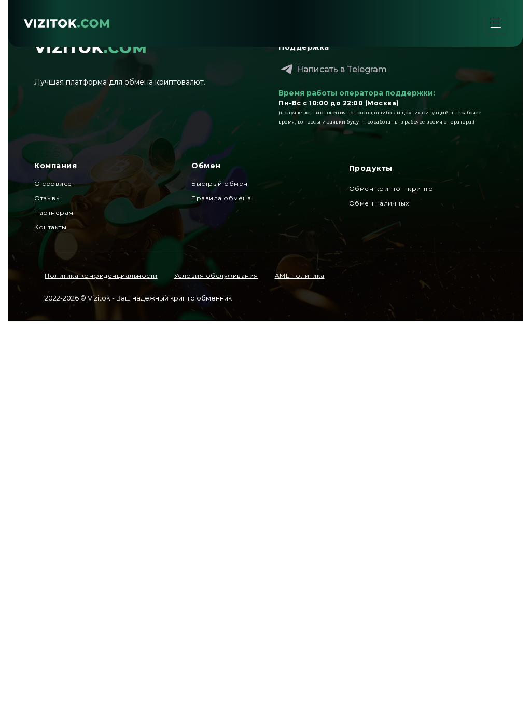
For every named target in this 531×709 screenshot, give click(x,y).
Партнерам (54, 212)
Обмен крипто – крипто (391, 189)
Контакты (50, 227)
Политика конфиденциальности (101, 275)
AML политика (300, 275)
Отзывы (47, 198)
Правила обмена (221, 198)
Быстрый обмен (219, 183)
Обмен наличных (379, 203)
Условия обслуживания (216, 275)
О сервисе (53, 183)
